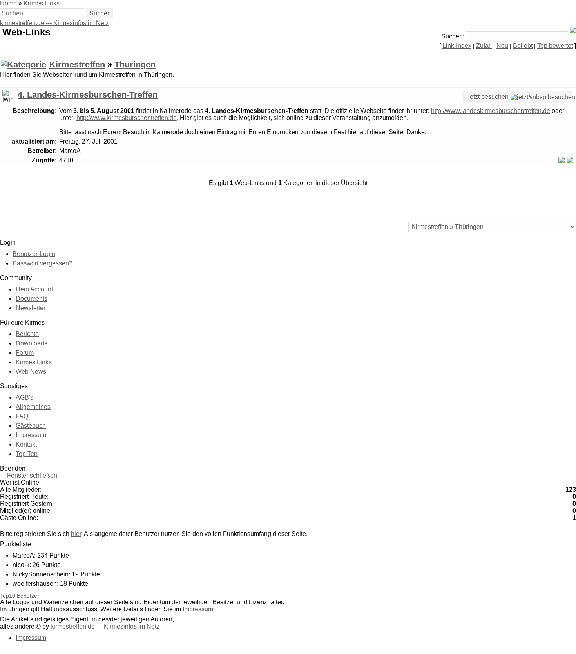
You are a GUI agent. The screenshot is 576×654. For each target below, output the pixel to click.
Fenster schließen (31, 475)
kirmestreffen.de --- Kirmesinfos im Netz (54, 23)
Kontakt (26, 444)
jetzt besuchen (488, 96)
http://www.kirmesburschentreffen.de (126, 117)
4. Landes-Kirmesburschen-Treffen (88, 95)
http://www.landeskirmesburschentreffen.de (490, 110)
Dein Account (34, 289)
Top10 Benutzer (19, 596)
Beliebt (523, 45)
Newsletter (30, 308)
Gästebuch (31, 425)
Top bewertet (555, 45)
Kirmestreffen (77, 64)
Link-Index (456, 45)
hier (76, 533)
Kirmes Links (42, 3)
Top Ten (27, 454)
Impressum (31, 435)
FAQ (22, 416)
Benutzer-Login (34, 254)
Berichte (27, 334)
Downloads (31, 343)
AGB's (24, 397)
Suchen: (452, 36)
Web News (31, 371)
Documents (31, 298)
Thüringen (135, 64)
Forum (25, 352)
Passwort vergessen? (42, 263)
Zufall (484, 45)
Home (8, 3)
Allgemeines (33, 406)
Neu (502, 45)
